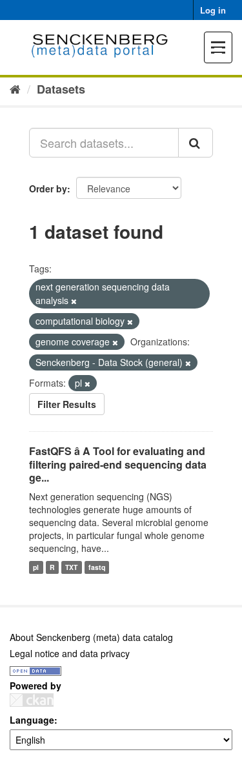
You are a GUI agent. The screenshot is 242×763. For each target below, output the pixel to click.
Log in (213, 10)
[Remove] (74, 301)
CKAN (32, 700)
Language (32, 719)
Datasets (61, 89)
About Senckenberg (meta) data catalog (91, 637)
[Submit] (195, 143)
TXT (71, 567)
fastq (96, 567)
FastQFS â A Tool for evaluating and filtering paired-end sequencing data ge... (118, 464)
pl (36, 567)
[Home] (15, 88)
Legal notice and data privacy (70, 653)
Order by (48, 188)
